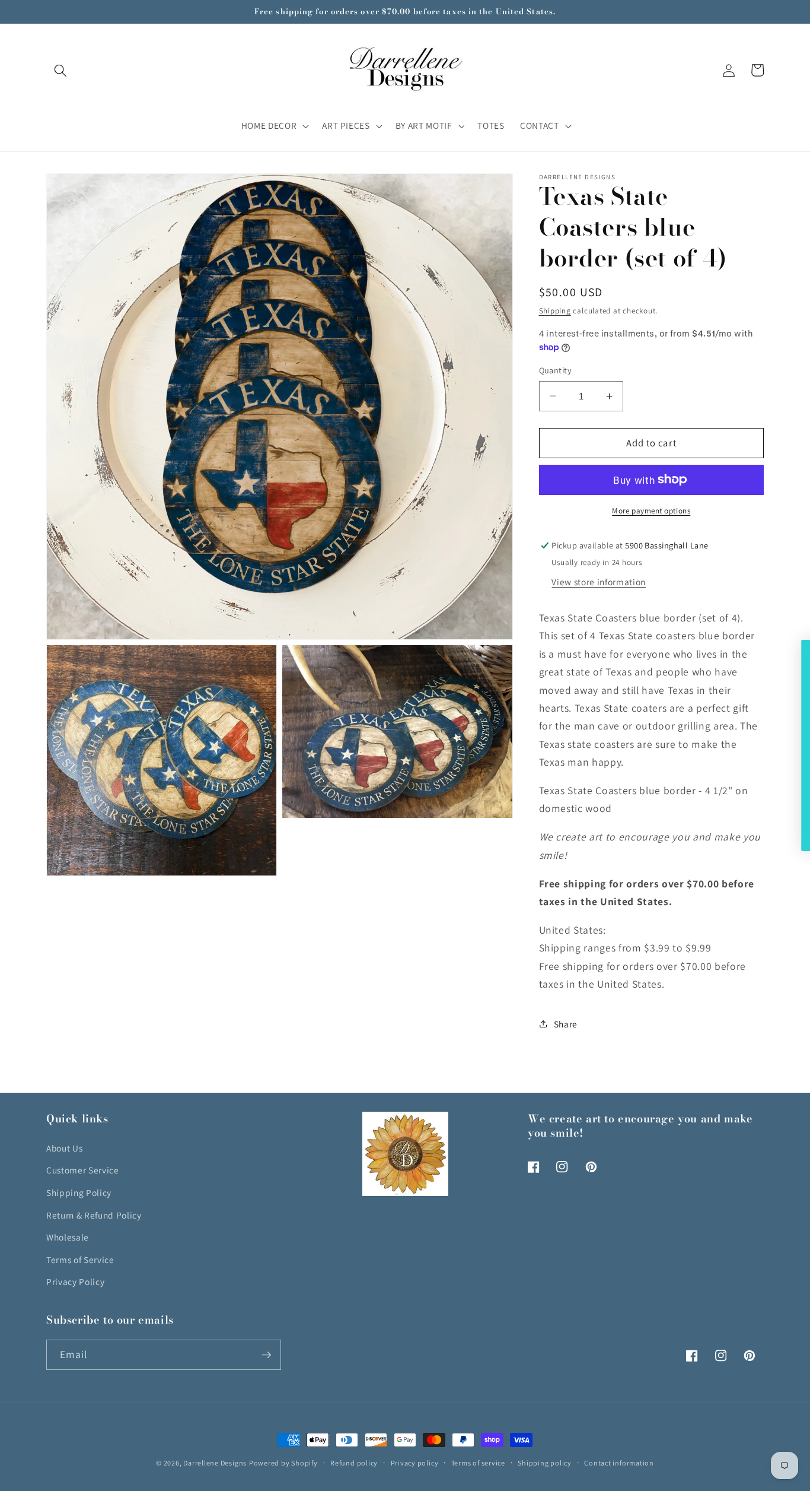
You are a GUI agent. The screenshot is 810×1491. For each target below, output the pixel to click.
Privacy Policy (75, 1281)
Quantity (555, 370)
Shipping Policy (78, 1192)
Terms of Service (80, 1259)
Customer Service (82, 1170)
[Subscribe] (266, 1355)
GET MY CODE (654, 816)
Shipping (555, 311)
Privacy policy (415, 1462)
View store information (598, 581)
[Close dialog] (799, 650)
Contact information (619, 1462)
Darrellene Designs (215, 1462)
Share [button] (566, 1023)
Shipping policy (545, 1462)
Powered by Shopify (283, 1462)
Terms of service (478, 1462)
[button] (60, 70)
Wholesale (67, 1237)
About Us (64, 1148)
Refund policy (354, 1462)
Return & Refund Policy (94, 1215)
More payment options (651, 511)
